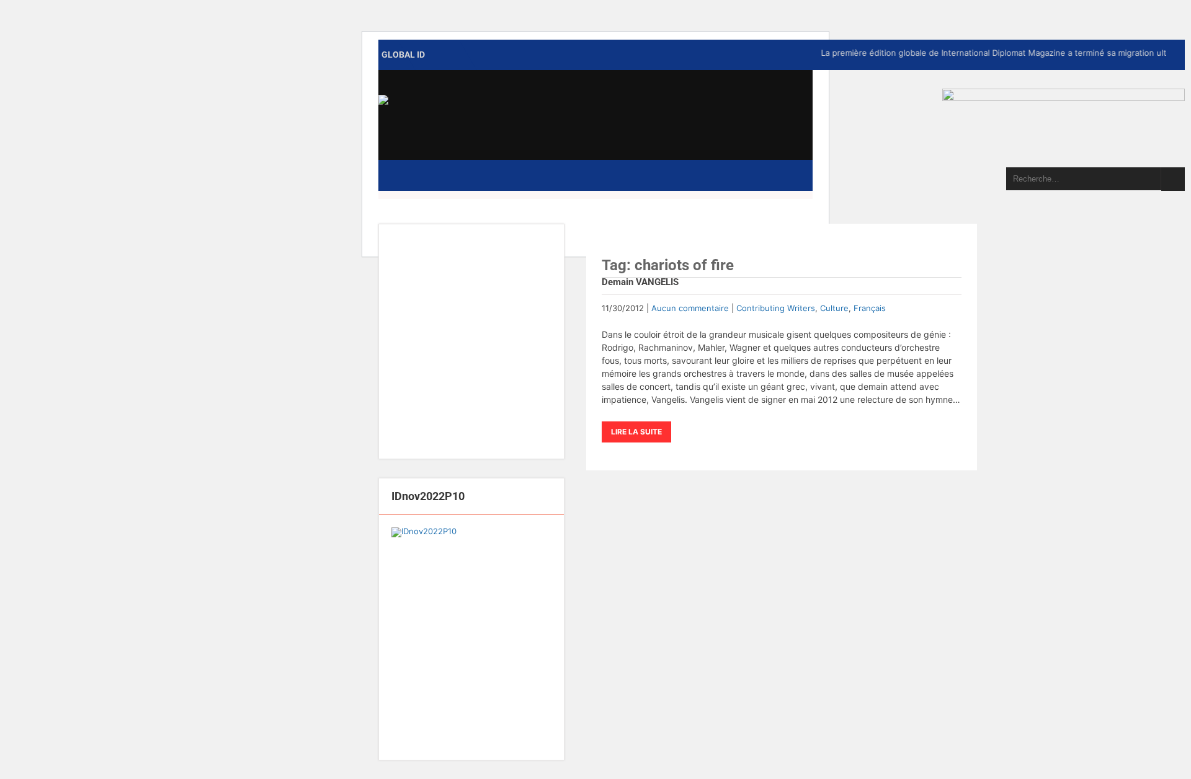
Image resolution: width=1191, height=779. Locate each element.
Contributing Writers (775, 308)
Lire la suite (636, 431)
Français (870, 308)
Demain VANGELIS (640, 282)
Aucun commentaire (690, 308)
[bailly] (471, 637)
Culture (834, 308)
